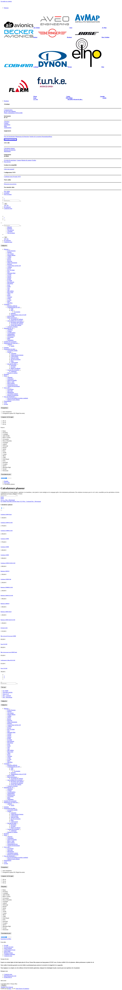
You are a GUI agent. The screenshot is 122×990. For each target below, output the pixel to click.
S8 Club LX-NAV (4, 627)
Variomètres (10, 340)
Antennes (13, 313)
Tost (8, 289)
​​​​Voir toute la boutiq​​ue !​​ (10, 139)
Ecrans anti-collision (16, 325)
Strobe (4, 449)
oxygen (6, 404)
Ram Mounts (10, 282)
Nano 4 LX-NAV (4, 644)
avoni (5, 402)
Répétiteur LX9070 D (5, 571)
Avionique (6, 304)
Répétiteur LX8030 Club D (6, 611)
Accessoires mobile (12, 350)
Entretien (6, 347)
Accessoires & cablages (17, 319)
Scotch (12, 346)
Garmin (9, 274)
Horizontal (5, 470)
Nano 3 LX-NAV (4, 668)
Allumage (9, 377)
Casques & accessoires (13, 370)
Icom (8, 285)
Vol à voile (7, 387)
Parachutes (13, 365)
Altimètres (10, 329)
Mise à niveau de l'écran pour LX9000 (8, 636)
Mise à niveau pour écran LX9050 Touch (9, 652)
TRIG (8, 294)
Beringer (9, 264)
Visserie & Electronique (13, 386)
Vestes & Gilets (15, 358)
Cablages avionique (12, 326)
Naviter (9, 276)
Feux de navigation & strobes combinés (17, 398)
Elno (8, 271)
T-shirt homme (14, 356)
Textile (4, 452)
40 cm (4, 421)
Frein (4, 460)
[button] (8, 500)
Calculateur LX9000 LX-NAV (7, 530)
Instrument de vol (8, 328)
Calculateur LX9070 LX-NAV (7, 522)
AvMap (9, 256)
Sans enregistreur (7, 411)
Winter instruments (12, 262)
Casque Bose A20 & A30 (14, 265)
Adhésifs (9, 344)
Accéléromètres (11, 332)
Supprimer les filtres (6, 939)
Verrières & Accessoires (10, 341)
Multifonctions (11, 335)
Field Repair (6, 459)
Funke (9, 286)
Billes (8, 338)
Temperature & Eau (12, 384)
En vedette (5, 690)
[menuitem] (6, 8)
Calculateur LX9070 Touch (6, 514)
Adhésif (5, 444)
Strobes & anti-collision (13, 399)
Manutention (10, 392)
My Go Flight (11, 270)
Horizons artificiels (12, 306)
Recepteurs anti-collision (17, 322)
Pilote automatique (12, 317)
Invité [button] (2, 497)
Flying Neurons (11, 250)
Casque (5, 454)
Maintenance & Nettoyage (11, 343)
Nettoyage (5, 446)
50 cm (4, 422)
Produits (6, 481)
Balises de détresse (15, 368)
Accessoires (17, 312)
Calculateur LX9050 (5, 538)
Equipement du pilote (9, 349)
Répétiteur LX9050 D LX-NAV (7, 595)
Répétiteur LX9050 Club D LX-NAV (8, 619)
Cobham (9, 267)
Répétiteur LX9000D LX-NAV (7, 587)
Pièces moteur (11, 383)
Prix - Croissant (7, 695)
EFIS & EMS (10, 316)
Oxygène (13, 367)
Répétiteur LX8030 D (5, 603)
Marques (6, 249)
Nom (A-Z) (6, 694)
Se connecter (7, 207)
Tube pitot (10, 390)
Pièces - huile (10, 382)
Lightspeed (13, 371)
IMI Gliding (10, 291)
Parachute (5, 462)
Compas (9, 331)
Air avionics (10, 253)
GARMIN (5, 434)
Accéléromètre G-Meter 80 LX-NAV (8, 660)
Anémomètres (11, 334)
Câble (4, 457)
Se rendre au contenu (6, 1)
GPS (12, 310)
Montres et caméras (12, 373)
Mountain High (11, 273)
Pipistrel (9, 252)
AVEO (9, 258)
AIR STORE (6, 436)
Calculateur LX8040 (5, 546)
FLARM (9, 280)
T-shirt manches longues (17, 355)
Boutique (6, 374)
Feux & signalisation (9, 396)
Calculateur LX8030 (5, 554)
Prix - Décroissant (7, 697)
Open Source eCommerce (22, 988)
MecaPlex (10, 303)
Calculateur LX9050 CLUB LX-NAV (8, 563)
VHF (12, 309)
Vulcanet (9, 297)
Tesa (8, 288)
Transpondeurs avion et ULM (18, 314)
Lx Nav (9, 300)
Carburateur (10, 379)
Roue (4, 451)
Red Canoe (10, 292)
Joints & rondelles (12, 380)
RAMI (9, 279)
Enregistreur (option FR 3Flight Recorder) (14, 413)
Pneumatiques (7, 401)
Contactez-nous (8, 208)
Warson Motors (11, 255)
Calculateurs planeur (12, 393)
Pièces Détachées (7, 441)
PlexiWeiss (10, 283)
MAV (8, 301)
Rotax (8, 295)
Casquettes (13, 353)
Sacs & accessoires (15, 359)
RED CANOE (6, 437)
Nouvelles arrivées (7, 692)
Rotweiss (9, 261)
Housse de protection (12, 395)
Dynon (9, 268)
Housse (5, 447)
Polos (12, 361)
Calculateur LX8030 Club (6, 579)
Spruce (4, 465)
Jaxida (9, 298)
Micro (4, 455)
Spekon (9, 277)
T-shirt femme (14, 362)
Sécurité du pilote (11, 364)
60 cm (4, 424)
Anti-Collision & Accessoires (15, 320)
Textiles (9, 352)
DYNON (5, 432)
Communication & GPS (13, 307)
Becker (9, 259)
